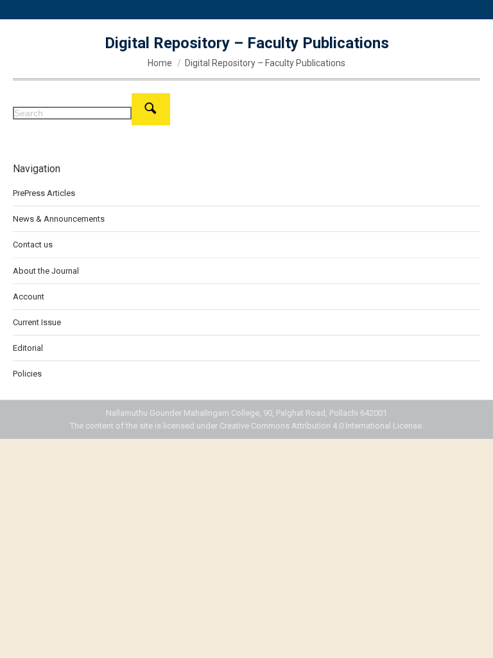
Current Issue (37, 322)
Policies (27, 373)
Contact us (33, 244)
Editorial (28, 348)
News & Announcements (59, 219)
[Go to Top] (474, 639)
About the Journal (46, 271)
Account (28, 296)
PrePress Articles (44, 193)
